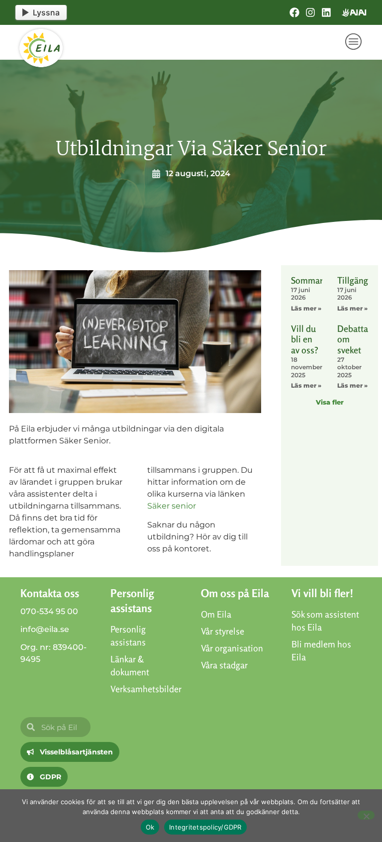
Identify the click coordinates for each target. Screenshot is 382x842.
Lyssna (46, 12)
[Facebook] (294, 12)
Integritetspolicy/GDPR (205, 827)
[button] (354, 42)
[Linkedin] (326, 12)
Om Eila (216, 614)
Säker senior (171, 506)
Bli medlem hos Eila (321, 650)
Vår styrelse (222, 631)
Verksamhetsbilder (145, 688)
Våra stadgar (224, 664)
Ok (150, 827)
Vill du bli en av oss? (304, 339)
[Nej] (366, 815)
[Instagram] (310, 12)
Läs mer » (306, 308)
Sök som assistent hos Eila (325, 620)
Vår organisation (232, 647)
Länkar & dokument (129, 665)
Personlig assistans (128, 635)
